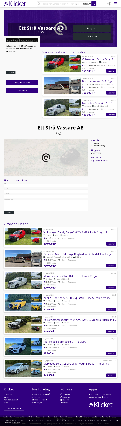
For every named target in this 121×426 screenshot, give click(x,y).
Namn (6, 183)
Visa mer (111, 71)
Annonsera (36, 397)
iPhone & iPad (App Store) (100, 394)
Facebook (66, 394)
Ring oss (92, 28)
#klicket (65, 403)
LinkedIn (65, 400)
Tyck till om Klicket (14, 409)
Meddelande (8, 199)
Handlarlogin (37, 403)
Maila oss (91, 36)
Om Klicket (8, 394)
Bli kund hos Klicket (39, 400)
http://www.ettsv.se (99, 160)
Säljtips (6, 397)
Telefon (6, 194)
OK (117, 420)
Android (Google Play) (99, 397)
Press (6, 403)
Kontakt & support (11, 400)
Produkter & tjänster (40, 394)
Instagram (66, 397)
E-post (6, 188)
